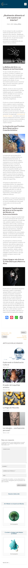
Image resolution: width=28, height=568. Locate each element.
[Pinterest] (11, 317)
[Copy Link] (21, 317)
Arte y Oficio (17, 24)
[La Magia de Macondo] (14, 398)
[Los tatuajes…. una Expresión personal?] (14, 418)
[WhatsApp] (16, 317)
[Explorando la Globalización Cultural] (14, 353)
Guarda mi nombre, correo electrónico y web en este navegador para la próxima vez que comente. (13, 480)
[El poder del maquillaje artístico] (14, 375)
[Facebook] (7, 317)
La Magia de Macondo (11, 408)
